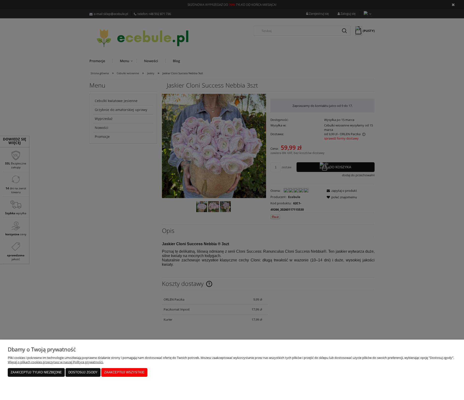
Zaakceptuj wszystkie (124, 372)
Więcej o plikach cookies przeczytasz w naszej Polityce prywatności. (55, 362)
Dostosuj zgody (83, 372)
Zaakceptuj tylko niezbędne (36, 372)
